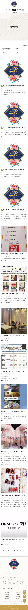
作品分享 (7, 596)
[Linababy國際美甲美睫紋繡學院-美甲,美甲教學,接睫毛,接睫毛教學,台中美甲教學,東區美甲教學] (14, 4)
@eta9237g (13, 577)
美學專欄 (17, 594)
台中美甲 (10, 601)
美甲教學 (21, 601)
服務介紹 (17, 592)
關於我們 (7, 592)
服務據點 (17, 596)
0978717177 (11, 579)
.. (25, 607)
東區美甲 (15, 601)
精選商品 (7, 598)
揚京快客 (12, 607)
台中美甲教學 (14, 603)
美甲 (5, 601)
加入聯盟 (17, 598)
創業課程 (7, 594)
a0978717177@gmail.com (15, 581)
